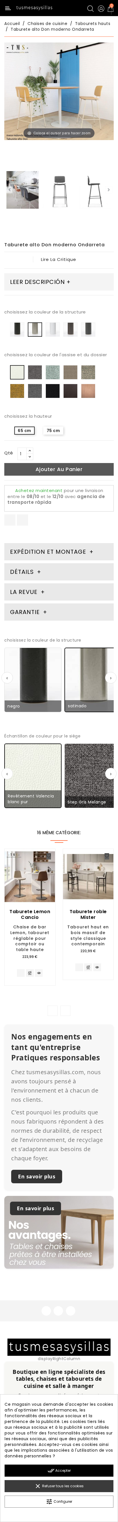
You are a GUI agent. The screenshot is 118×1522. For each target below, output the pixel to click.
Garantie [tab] (26, 612)
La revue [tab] (24, 592)
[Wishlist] (48, 856)
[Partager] (9, 520)
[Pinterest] (22, 520)
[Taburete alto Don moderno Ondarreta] (22, 191)
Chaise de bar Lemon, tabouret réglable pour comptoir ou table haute (29, 938)
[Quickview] (39, 973)
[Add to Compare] (29, 973)
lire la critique (58, 259)
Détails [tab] (22, 572)
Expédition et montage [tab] (48, 552)
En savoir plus (36, 1176)
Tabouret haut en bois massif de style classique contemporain (88, 935)
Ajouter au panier (59, 469)
